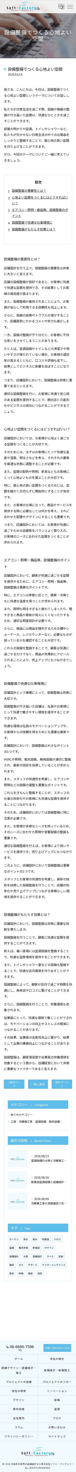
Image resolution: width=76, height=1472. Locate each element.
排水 (25, 1239)
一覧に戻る (38, 1084)
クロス (57, 1239)
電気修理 (23, 1247)
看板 (30, 1273)
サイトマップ (57, 1436)
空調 (11, 1247)
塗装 (60, 1256)
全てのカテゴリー (22, 1114)
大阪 (25, 1256)
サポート (32, 1264)
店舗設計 (37, 1256)
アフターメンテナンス (53, 1264)
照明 (21, 1273)
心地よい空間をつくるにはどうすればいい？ (40, 200)
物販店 (45, 1239)
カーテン (14, 1239)
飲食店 (36, 1247)
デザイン (49, 1247)
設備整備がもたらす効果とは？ (34, 229)
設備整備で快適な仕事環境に (32, 222)
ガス (21, 1264)
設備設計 (14, 1256)
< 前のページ (14, 1084)
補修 (11, 1264)
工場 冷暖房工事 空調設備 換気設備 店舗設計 (38, 1121)
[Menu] (69, 6)
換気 (11, 1273)
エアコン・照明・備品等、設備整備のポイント (40, 212)
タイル (50, 1256)
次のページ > (62, 1084)
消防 (39, 1273)
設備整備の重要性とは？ (29, 190)
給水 (35, 1239)
